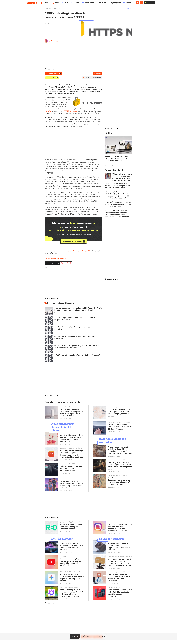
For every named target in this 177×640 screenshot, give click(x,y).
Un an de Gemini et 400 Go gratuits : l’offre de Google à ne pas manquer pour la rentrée (72, 577)
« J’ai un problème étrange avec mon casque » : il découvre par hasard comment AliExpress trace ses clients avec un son (71, 454)
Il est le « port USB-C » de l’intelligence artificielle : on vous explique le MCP (119, 411)
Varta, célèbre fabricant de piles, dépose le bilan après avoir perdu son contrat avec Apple (118, 204)
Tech (130, 8)
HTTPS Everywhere (70, 111)
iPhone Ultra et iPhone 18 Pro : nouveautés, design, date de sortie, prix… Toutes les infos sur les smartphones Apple (122, 177)
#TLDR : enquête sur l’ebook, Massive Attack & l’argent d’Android (75, 318)
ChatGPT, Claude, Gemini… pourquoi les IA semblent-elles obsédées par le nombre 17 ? (71, 438)
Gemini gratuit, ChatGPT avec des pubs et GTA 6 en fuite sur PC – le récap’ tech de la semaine (120, 465)
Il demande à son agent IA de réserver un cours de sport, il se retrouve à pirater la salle (117, 186)
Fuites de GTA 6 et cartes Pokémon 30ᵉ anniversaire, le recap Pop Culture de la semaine (71, 484)
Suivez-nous (97, 73)
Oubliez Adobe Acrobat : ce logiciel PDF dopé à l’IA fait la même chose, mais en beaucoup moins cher (78, 309)
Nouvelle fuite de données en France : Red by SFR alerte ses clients (71, 526)
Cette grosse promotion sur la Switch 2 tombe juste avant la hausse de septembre (120, 593)
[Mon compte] (137, 2)
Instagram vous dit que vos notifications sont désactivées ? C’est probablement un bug (120, 527)
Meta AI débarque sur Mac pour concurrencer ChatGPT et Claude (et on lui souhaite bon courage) (72, 593)
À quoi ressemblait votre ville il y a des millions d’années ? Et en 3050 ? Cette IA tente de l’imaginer (120, 450)
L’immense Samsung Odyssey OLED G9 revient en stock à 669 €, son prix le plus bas (72, 546)
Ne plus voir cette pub (52, 69)
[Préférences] (141, 2)
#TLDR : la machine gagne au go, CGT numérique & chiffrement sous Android (76, 347)
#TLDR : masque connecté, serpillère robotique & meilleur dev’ (76, 337)
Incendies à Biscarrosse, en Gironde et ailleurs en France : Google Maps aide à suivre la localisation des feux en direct (117, 213)
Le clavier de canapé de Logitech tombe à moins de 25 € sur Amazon (120, 427)
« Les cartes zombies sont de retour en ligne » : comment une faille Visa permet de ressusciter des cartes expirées (119, 562)
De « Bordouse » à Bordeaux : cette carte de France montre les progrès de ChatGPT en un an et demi (119, 481)
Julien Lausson (54, 41)
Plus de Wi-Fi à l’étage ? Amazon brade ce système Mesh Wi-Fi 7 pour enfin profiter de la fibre (71, 412)
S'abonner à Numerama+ (72, 241)
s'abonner (150, 3)
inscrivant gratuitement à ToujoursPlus (78, 251)
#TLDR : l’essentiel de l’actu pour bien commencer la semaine (77, 328)
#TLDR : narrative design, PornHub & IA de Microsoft (77, 355)
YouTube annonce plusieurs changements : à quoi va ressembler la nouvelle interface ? (72, 562)
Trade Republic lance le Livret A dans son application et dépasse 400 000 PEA (120, 546)
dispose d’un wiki (58, 124)
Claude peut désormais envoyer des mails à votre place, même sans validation (119, 577)
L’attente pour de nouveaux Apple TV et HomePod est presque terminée (72, 468)
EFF (47, 267)
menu (47, 3)
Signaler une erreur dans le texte (56, 259)
